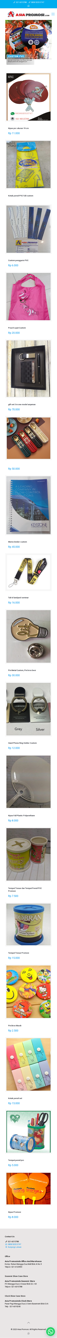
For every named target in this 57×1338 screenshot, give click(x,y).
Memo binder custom (17, 542)
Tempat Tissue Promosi (18, 953)
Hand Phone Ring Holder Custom (22, 743)
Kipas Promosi (14, 1212)
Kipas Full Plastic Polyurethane (21, 815)
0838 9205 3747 (37, 2)
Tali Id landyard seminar (18, 598)
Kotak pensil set (15, 1098)
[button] (50, 1331)
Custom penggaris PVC (18, 260)
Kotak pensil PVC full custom (20, 196)
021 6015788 (21, 2)
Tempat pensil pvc (16, 1160)
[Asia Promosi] (28, 14)
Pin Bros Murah (14, 1026)
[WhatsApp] (28, 6)
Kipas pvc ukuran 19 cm (18, 128)
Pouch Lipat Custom (17, 328)
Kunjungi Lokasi (14, 1247)
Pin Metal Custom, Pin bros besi (22, 670)
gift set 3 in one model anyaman (22, 404)
